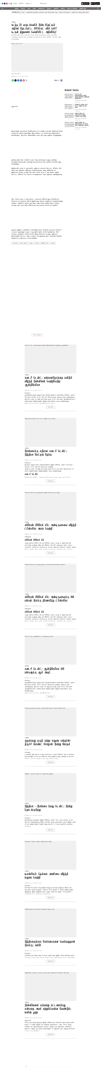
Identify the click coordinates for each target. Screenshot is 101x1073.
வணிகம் (63, 8)
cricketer (53, 243)
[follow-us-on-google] (61, 80)
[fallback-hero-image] (69, 96)
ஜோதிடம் (49, 8)
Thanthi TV (28, 3)
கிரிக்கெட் (67, 395)
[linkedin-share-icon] (21, 81)
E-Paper (15, 3)
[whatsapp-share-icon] (13, 81)
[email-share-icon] (24, 81)
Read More (50, 407)
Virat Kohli (15, 243)
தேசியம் (23, 8)
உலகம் (28, 8)
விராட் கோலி (23, 243)
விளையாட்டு (41, 8)
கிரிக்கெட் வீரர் (44, 243)
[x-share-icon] (15, 81)
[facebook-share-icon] (18, 81)
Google (36, 243)
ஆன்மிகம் (56, 8)
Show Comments (37, 334)
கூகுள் (30, 243)
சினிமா (34, 8)
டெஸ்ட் (54, 469)
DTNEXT (21, 3)
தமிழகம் (17, 8)
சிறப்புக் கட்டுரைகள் (72, 8)
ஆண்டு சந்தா (82, 8)
